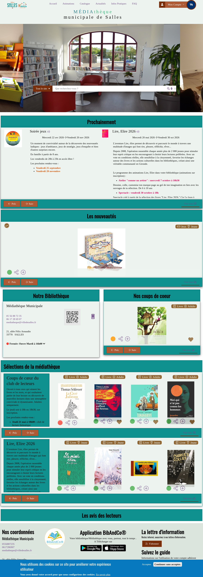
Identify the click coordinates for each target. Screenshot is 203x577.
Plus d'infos (103, 243)
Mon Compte (175, 4)
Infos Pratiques (118, 3)
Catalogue (85, 3)
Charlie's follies (181, 445)
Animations (68, 3)
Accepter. (146, 564)
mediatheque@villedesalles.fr (21, 322)
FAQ (134, 3)
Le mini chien (71, 445)
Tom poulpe (108, 445)
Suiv (30, 203)
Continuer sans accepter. (168, 564)
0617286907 (8, 547)
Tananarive (144, 379)
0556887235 (8, 544)
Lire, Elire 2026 (26, 131)
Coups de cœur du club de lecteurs (23, 380)
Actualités (101, 3)
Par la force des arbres (152, 309)
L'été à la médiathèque (136, 131)
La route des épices (101, 232)
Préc (13, 203)
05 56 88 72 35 (14, 316)
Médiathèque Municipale (24, 306)
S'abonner (153, 543)
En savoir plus (103, 574)
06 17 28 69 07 (14, 319)
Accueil (53, 3)
